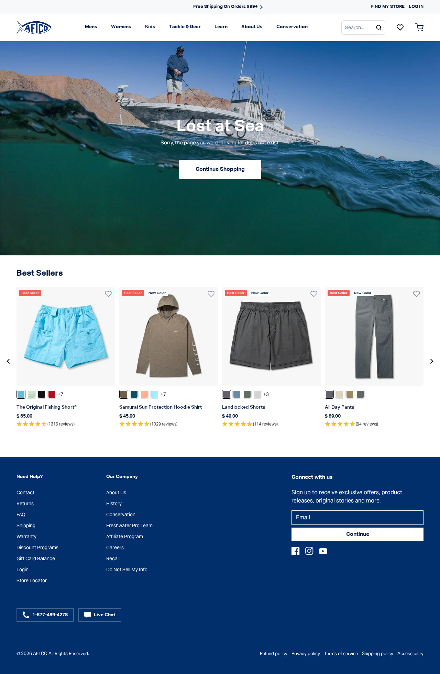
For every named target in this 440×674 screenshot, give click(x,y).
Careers (115, 547)
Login (22, 569)
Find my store (388, 6)
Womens (121, 26)
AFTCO (40, 653)
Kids (150, 26)
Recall (113, 558)
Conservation (292, 26)
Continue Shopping (220, 169)
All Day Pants (339, 407)
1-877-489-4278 (50, 614)
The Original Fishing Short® (46, 407)
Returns (25, 503)
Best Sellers (39, 273)
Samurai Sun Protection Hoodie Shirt (160, 407)
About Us (252, 26)
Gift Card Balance (35, 558)
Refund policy (273, 653)
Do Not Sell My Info (126, 569)
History (114, 503)
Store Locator (31, 580)
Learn (221, 26)
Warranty (26, 536)
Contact (25, 492)
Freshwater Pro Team (129, 525)
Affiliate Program (124, 536)
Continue (357, 534)
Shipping (25, 525)
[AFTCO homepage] (34, 27)
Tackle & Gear (185, 26)
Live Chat (104, 614)
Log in (416, 6)
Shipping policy (377, 653)
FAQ (20, 514)
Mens (91, 26)
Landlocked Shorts (243, 407)
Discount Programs (37, 547)
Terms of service (341, 653)
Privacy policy (306, 653)
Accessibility (410, 653)
